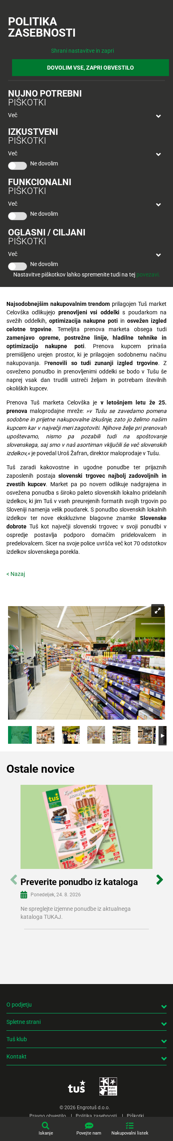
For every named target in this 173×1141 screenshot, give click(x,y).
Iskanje (46, 1133)
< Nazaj (15, 574)
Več (12, 115)
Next (159, 875)
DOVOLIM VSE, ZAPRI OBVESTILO (90, 67)
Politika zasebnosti (96, 1116)
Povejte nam (88, 1133)
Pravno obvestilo (47, 1116)
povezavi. (148, 274)
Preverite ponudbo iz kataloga (79, 882)
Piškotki (135, 1116)
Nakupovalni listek (129, 1133)
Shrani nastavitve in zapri (82, 50)
